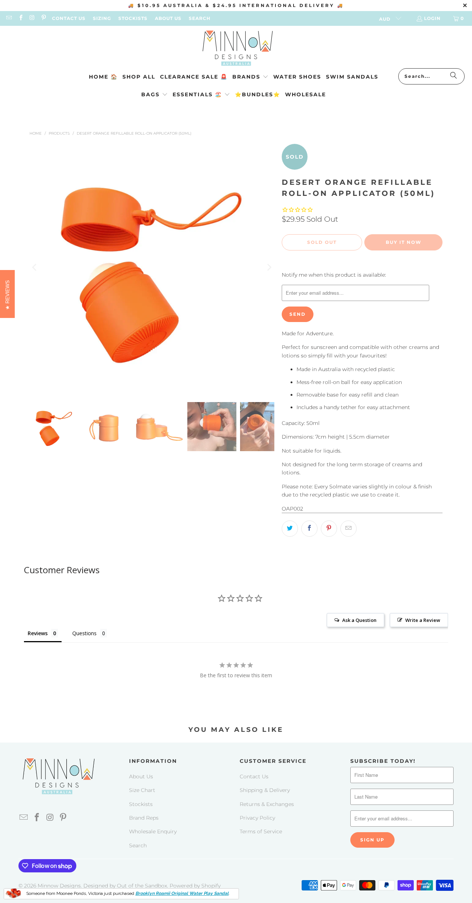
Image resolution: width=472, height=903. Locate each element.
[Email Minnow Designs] (9, 18)
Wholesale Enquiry (153, 831)
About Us (141, 776)
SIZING (102, 18)
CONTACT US (69, 18)
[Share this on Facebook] (309, 528)
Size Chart (142, 790)
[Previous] (35, 267)
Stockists (141, 804)
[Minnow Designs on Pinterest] (43, 18)
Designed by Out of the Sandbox (125, 885)
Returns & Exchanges (267, 804)
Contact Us (254, 776)
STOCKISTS (133, 18)
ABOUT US (168, 18)
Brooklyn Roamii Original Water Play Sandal (182, 893)
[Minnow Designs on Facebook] (20, 18)
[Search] (453, 76)
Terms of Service (261, 831)
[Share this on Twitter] (290, 528)
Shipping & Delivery (265, 790)
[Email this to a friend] (348, 528)
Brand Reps (144, 817)
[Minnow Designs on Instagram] (32, 18)
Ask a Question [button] (359, 620)
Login (432, 18)
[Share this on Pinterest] (329, 528)
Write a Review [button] (422, 620)
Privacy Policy (257, 817)
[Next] (269, 267)
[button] (250, 77)
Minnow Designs (59, 885)
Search (138, 845)
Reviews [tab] (38, 633)
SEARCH (200, 18)
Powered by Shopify (195, 885)
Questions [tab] (84, 633)
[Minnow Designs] (236, 49)
